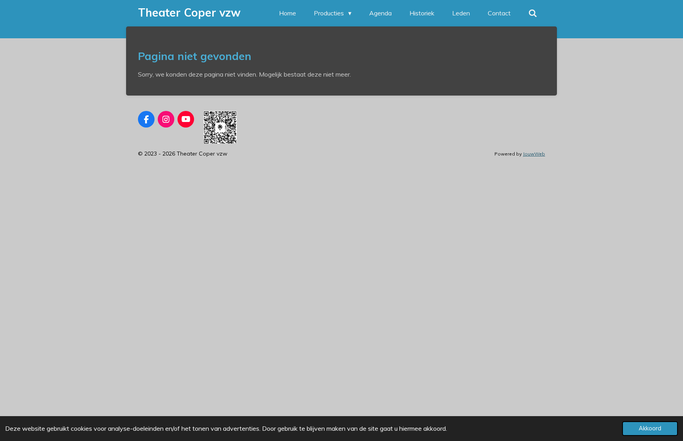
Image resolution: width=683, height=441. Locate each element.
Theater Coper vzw (189, 12)
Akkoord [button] (650, 428)
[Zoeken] (533, 13)
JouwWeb (534, 154)
